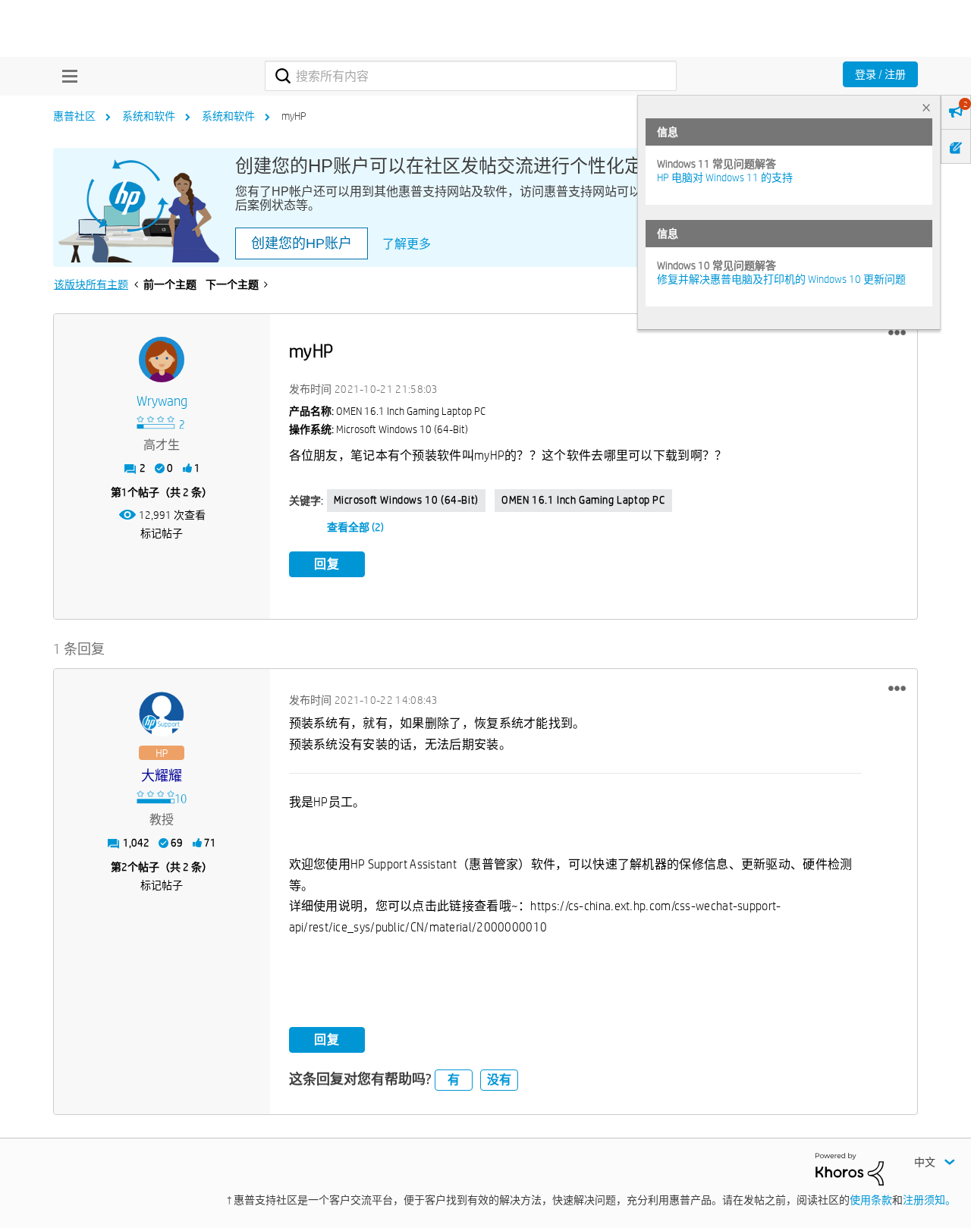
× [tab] (926, 107)
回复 (327, 564)
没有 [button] (499, 1080)
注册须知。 (929, 1200)
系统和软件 (148, 116)
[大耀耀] (161, 714)
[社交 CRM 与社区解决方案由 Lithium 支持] (849, 1168)
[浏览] (66, 76)
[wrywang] (161, 359)
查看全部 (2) (355, 527)
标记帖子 (161, 533)
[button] (897, 333)
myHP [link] (293, 116)
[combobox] (471, 76)
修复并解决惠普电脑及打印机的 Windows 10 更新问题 (781, 279)
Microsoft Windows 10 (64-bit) (406, 500)
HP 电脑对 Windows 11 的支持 (725, 177)
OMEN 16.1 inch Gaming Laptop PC (583, 500)
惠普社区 (74, 116)
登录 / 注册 (880, 74)
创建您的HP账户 (301, 243)
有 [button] (454, 1080)
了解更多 (406, 243)
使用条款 (871, 1200)
